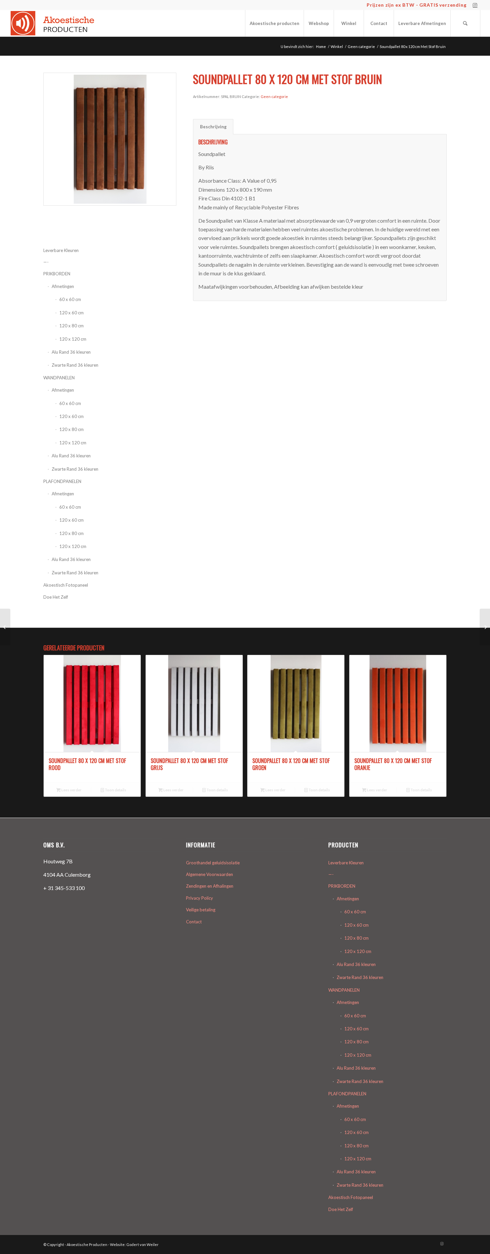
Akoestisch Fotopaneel (65, 585)
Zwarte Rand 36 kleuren (75, 365)
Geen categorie (274, 96)
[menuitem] (274, 23)
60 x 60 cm (70, 403)
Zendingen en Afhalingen (209, 886)
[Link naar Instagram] (475, 5)
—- (331, 874)
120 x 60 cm (71, 416)
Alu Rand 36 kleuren (71, 352)
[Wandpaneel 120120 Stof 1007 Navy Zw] (5, 627)
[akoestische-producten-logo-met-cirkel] (54, 23)
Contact (194, 921)
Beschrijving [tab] (213, 126)
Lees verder (71, 790)
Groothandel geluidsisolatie (213, 862)
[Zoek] (465, 23)
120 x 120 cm (72, 339)
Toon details (115, 790)
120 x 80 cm (71, 429)
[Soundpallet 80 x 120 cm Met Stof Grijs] (485, 627)
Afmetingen (63, 390)
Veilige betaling (200, 909)
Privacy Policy (199, 898)
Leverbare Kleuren (346, 862)
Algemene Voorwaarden (209, 874)
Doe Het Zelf (55, 597)
